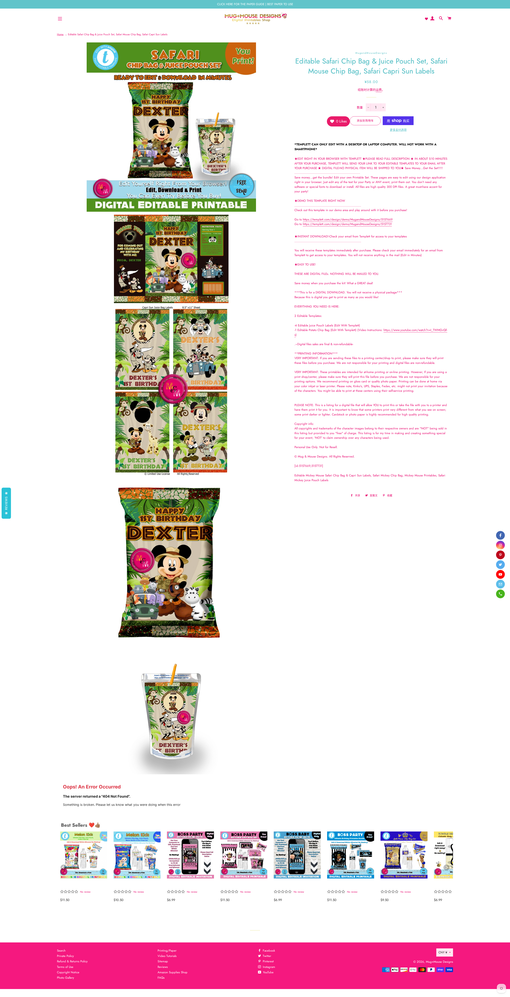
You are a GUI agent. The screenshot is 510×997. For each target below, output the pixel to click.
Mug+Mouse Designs (439, 962)
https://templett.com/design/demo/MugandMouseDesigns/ (348, 219)
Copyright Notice (68, 972)
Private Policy (65, 956)
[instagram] (500, 545)
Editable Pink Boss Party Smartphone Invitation (187, 884)
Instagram (268, 967)
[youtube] (500, 574)
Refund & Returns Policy (72, 961)
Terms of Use (65, 967)
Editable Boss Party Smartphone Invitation (292, 884)
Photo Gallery (65, 977)
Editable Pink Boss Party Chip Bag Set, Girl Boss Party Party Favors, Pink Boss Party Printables (240, 884)
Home (60, 34)
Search (61, 950)
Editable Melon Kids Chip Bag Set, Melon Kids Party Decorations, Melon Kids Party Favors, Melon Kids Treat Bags (81, 884)
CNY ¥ (442, 952)
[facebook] (500, 535)
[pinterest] (500, 554)
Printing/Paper (167, 950)
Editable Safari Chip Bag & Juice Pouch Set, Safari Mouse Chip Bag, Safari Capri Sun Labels (117, 34)
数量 (360, 107)
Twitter (266, 956)
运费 (379, 90)
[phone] (500, 594)
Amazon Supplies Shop (172, 972)
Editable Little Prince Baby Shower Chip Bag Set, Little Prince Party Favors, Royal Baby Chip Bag (403, 884)
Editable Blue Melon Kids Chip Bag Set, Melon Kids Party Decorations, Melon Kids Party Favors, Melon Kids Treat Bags (135, 884)
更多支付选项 (398, 130)
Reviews (163, 967)
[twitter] (500, 564)
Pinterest (268, 961)
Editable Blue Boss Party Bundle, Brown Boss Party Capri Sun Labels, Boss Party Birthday (348, 884)
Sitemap (163, 961)
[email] (500, 584)
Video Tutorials (167, 956)
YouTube (268, 972)
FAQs (161, 977)
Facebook (268, 950)
